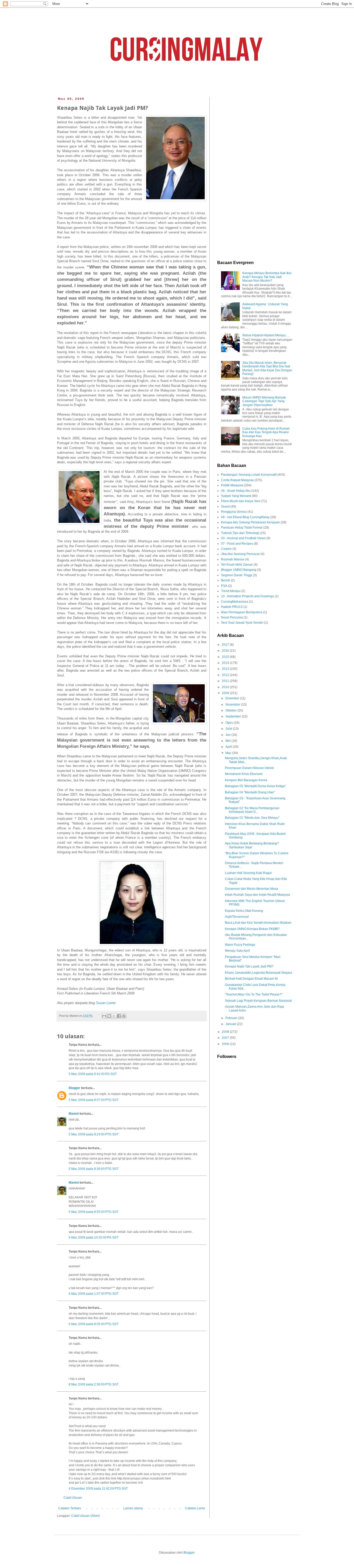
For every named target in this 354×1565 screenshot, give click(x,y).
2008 (226, 1032)
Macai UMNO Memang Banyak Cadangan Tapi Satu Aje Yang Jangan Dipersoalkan (264, 401)
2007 (226, 1038)
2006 (226, 1044)
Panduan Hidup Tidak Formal (242, 527)
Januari (231, 1024)
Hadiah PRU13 (232, 607)
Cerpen (226, 549)
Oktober (231, 710)
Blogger (74, 1088)
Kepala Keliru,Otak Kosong (244, 911)
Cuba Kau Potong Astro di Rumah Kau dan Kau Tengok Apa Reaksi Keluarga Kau (266, 432)
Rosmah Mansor (232, 559)
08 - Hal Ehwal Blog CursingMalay (245, 517)
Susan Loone (106, 1003)
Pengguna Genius (234, 512)
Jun (228, 735)
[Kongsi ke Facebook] (119, 1016)
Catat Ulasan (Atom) (85, 1516)
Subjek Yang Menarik (236, 496)
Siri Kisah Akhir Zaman (237, 564)
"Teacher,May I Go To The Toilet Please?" (253, 994)
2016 (226, 650)
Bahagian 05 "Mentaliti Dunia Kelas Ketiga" (255, 786)
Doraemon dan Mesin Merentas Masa (251, 889)
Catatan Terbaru (69, 1508)
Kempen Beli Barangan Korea (246, 780)
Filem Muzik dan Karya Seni (240, 501)
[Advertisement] (254, 175)
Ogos (229, 722)
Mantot (74, 1113)
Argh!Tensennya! (237, 917)
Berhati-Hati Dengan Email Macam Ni (251, 978)
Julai (229, 728)
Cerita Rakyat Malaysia (237, 480)
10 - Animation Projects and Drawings (247, 596)
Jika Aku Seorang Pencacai (240, 554)
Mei (228, 741)
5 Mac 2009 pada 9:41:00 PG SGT (93, 1074)
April (229, 747)
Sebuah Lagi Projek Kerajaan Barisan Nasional (258, 1000)
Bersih (225, 580)
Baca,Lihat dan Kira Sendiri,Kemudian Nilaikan (258, 922)
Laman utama (133, 1508)
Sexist (225, 506)
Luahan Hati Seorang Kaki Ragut (248, 873)
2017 (226, 644)
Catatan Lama (195, 1508)
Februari (231, 1018)
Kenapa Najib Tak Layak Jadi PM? (249, 966)
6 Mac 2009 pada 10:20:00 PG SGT (93, 1237)
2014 (226, 663)
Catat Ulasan (72, 1497)
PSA (224, 586)
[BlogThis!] (109, 1016)
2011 (226, 681)
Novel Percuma (232, 617)
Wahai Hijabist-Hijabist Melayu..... (265, 335)
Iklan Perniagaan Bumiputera (241, 612)
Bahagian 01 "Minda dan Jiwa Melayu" (252, 818)
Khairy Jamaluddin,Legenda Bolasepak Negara (258, 972)
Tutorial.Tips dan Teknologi (240, 533)
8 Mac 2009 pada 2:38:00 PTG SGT (93, 1384)
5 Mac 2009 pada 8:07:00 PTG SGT (93, 1100)
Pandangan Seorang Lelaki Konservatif (249, 474)
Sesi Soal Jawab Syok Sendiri (242, 622)
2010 (226, 687)
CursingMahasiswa (234, 601)
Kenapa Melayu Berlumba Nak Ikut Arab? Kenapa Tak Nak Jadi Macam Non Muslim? (266, 276)
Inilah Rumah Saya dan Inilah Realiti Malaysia (257, 895)
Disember (232, 698)
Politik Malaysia (232, 485)
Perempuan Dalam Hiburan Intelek (249, 768)
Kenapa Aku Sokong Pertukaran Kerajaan (250, 522)
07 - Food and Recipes (237, 543)
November (233, 704)
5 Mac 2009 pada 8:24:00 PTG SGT (93, 1134)
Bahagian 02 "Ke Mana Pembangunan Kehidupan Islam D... (252, 810)
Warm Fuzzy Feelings (240, 945)
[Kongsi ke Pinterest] (123, 1016)
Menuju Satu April (237, 950)
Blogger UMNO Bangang (238, 570)
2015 (226, 657)
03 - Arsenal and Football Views (243, 538)
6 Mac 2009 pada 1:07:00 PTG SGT (93, 1294)
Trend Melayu (230, 591)
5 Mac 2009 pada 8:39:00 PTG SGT (93, 1169)
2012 (226, 675)
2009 (226, 693)
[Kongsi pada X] (114, 1016)
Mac (228, 753)
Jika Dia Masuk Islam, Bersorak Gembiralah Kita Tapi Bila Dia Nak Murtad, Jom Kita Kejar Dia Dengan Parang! (267, 368)
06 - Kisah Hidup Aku (236, 491)
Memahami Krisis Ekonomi (244, 774)
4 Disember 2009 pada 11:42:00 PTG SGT (98, 1488)
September (233, 716)
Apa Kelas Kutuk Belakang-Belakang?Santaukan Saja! (252, 845)
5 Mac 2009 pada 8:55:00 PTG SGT (93, 1212)
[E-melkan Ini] (104, 1016)
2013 (226, 669)
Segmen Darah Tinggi (236, 575)
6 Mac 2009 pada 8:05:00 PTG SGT (93, 1324)
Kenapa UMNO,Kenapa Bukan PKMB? (252, 929)
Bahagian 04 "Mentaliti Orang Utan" (250, 792)
